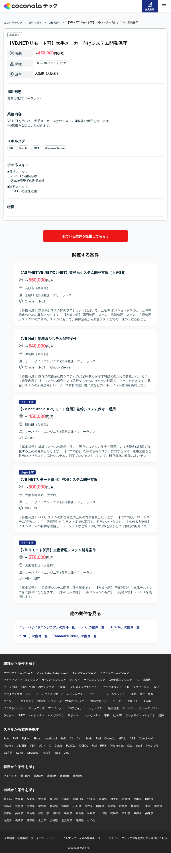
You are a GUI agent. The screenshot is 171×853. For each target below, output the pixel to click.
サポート (73, 715)
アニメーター (56, 708)
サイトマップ (68, 838)
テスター (74, 679)
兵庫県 (19, 813)
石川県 (77, 806)
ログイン (113, 838)
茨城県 (19, 806)
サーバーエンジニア (54, 679)
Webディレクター (76, 701)
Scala (89, 738)
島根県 (68, 813)
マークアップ (36, 708)
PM (127, 687)
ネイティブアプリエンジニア (21, 679)
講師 (161, 715)
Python (26, 738)
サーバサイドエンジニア (51, 63)
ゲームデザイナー (150, 708)
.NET (36, 148)
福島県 (8, 806)
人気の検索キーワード (92, 838)
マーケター (129, 708)
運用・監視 (146, 694)
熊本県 (31, 820)
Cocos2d (109, 738)
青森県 (103, 799)
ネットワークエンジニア (114, 672)
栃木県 (31, 806)
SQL (129, 745)
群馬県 (42, 806)
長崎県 (19, 820)
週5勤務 (78, 775)
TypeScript (32, 752)
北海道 (91, 799)
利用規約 (22, 838)
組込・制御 (28, 687)
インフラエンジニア (84, 672)
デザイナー (133, 701)
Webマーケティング (49, 701)
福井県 (89, 806)
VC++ (42, 745)
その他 (91, 820)
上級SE (62, 687)
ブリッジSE (11, 687)
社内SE (117, 715)
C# (71, 738)
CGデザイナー (76, 708)
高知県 (149, 813)
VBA (32, 745)
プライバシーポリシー (44, 838)
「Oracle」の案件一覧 (124, 627)
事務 (107, 715)
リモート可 (10, 775)
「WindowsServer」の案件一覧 (74, 636)
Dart (66, 752)
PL (137, 679)
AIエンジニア (46, 687)
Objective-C (146, 738)
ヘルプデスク (56, 715)
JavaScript (50, 738)
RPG (103, 745)
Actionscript (117, 745)
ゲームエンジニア (94, 679)
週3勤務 (51, 775)
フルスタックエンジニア (85, 687)
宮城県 (126, 799)
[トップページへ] (30, 6)
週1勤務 (25, 775)
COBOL (83, 745)
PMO (156, 687)
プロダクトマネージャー (18, 694)
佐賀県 (8, 820)
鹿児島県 (66, 820)
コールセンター (91, 715)
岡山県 (80, 813)
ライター (9, 715)
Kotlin (19, 752)
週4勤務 (64, 775)
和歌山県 (43, 813)
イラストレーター (14, 708)
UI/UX (21, 715)
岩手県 (114, 799)
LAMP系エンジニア (120, 679)
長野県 (112, 806)
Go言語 (8, 752)
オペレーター (36, 715)
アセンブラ (152, 745)
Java (6, 738)
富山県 (65, 806)
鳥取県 (57, 813)
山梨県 (100, 806)
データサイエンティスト (140, 715)
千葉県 (65, 799)
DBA (133, 694)
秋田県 (138, 799)
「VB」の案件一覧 (91, 627)
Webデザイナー (99, 701)
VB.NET (21, 745)
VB (11, 148)
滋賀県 (158, 806)
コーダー (118, 701)
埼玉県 (54, 799)
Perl (98, 738)
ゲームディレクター (73, 694)
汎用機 (146, 679)
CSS (132, 738)
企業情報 (9, 838)
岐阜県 (123, 806)
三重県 (146, 806)
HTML (122, 738)
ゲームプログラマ (47, 694)
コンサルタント (112, 687)
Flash (147, 701)
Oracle (23, 148)
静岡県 (135, 806)
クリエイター (97, 708)
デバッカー (95, 694)
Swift (63, 738)
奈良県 (31, 813)
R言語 (46, 752)
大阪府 (19, 799)
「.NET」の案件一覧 (33, 636)
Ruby (37, 738)
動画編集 (113, 708)
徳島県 (114, 813)
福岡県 (31, 799)
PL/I (94, 745)
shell (139, 745)
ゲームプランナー (116, 694)
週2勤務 (38, 775)
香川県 (126, 813)
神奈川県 (78, 799)
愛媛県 (138, 813)
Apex (57, 752)
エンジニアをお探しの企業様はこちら (144, 838)
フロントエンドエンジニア (53, 672)
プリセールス (141, 687)
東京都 (8, 799)
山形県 (149, 799)
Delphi (59, 745)
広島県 (91, 813)
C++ (79, 738)
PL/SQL (70, 745)
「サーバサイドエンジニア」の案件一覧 (47, 627)
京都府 (8, 813)
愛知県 (42, 799)
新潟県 (54, 806)
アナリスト (27, 701)
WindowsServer (55, 148)
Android (8, 745)
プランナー (10, 701)
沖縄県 (80, 820)
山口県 (103, 813)
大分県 (42, 820)
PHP (15, 738)
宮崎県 (54, 820)
